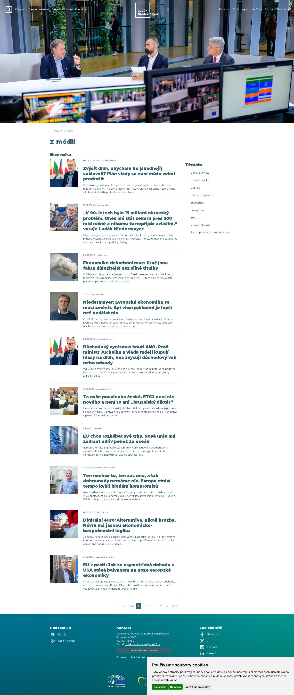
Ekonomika (197, 202)
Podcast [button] (269, 9)
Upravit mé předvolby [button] (197, 686)
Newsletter (283, 9)
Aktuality (44, 9)
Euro (193, 217)
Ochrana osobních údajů (130, 657)
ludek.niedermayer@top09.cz (142, 644)
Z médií (56, 9)
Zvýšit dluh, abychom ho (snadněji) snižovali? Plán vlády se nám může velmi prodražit (129, 173)
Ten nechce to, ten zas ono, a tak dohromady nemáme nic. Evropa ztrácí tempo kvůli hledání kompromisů (126, 481)
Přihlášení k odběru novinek (143, 650)
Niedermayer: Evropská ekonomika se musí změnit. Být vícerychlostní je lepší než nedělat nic (127, 307)
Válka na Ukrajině (200, 225)
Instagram (243, 9)
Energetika (197, 210)
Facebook (225, 9)
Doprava (195, 187)
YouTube (257, 9)
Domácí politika (200, 180)
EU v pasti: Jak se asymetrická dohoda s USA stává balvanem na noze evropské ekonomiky (128, 570)
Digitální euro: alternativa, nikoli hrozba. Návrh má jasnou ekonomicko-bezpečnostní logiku (129, 525)
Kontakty (80, 9)
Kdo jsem (20, 9)
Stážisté (68, 9)
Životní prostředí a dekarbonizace (210, 232)
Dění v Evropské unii (203, 195)
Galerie (33, 9)
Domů (56, 130)
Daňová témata (200, 172)
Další (175, 606)
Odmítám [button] (175, 686)
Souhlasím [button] (160, 686)
